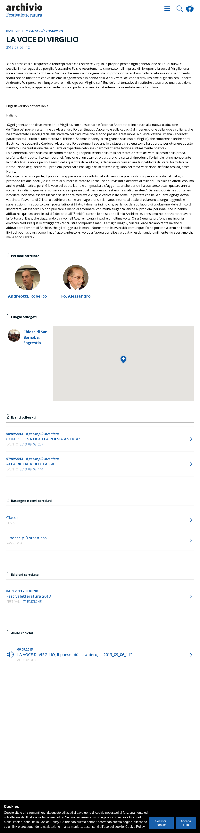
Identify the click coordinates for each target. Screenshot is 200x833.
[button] (123, 359)
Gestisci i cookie (161, 823)
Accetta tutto (186, 823)
